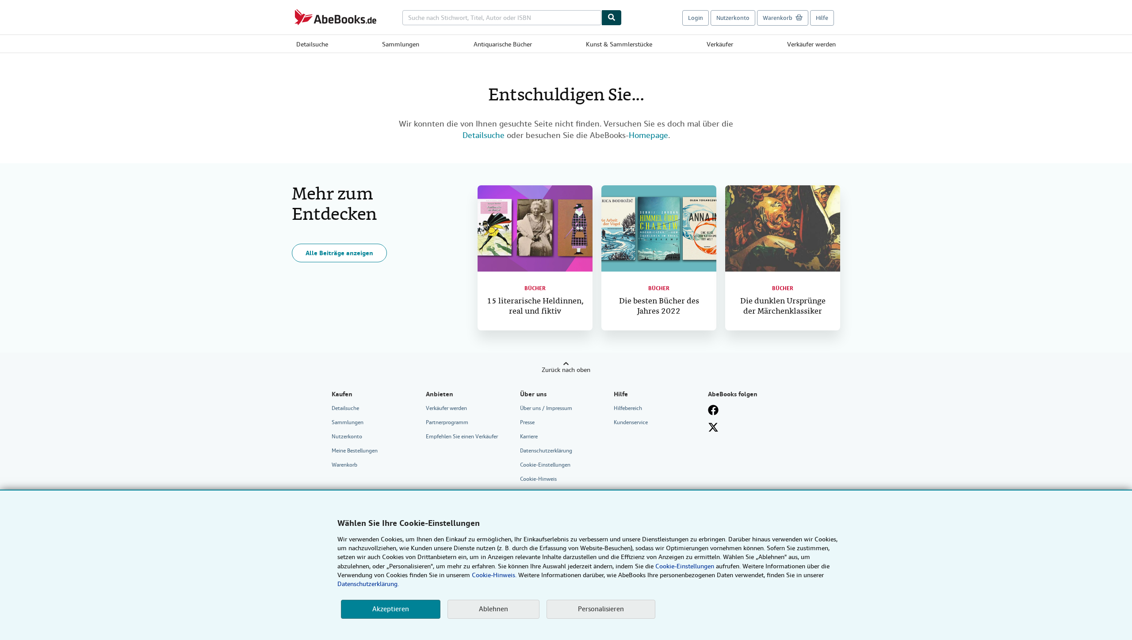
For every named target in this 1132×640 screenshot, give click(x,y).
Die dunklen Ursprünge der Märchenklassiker (783, 306)
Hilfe (822, 18)
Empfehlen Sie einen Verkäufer (462, 436)
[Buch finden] (611, 17)
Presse (527, 422)
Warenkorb (344, 464)
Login (695, 18)
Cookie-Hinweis (538, 479)
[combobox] (501, 17)
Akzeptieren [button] (390, 609)
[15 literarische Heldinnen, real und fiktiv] (535, 228)
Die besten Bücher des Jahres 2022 (659, 306)
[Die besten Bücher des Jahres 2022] (658, 228)
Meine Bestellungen (355, 450)
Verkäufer (720, 44)
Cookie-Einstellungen (684, 566)
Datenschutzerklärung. (368, 584)
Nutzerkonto (733, 18)
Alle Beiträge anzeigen (339, 253)
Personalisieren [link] (601, 609)
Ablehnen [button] (493, 609)
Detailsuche (312, 44)
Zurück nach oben (566, 370)
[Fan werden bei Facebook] (713, 410)
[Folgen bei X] (713, 427)
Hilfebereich (628, 408)
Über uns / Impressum (546, 408)
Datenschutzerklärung (546, 450)
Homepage (648, 135)
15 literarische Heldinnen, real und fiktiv (535, 306)
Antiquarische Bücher (503, 44)
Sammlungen (400, 44)
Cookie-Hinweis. (494, 575)
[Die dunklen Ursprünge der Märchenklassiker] (782, 228)
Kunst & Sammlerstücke (619, 44)
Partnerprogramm (447, 422)
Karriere (529, 436)
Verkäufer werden (811, 44)
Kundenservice (631, 422)
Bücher (535, 288)
